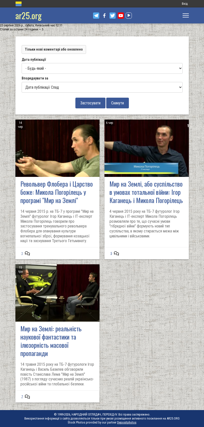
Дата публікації (34, 60)
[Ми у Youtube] (121, 15)
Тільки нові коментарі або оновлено (54, 49)
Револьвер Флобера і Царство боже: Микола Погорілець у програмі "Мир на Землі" (56, 192)
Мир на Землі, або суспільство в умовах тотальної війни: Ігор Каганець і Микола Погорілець (146, 192)
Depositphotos (126, 422)
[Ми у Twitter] (112, 15)
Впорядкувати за (35, 78)
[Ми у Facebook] (104, 15)
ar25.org (28, 15)
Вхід (185, 3)
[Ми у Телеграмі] (96, 15)
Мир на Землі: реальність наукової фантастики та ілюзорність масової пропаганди (51, 341)
